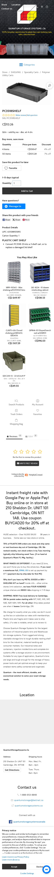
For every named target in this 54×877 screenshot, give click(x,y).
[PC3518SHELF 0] (27, 92)
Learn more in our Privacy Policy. (15, 857)
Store (4, 72)
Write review (21, 115)
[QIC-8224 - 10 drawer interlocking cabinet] (40, 273)
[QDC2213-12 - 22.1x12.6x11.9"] (14, 361)
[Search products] (49, 85)
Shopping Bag (16, 424)
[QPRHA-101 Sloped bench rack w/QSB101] (40, 316)
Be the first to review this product (27, 457)
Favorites (37, 414)
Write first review (28, 463)
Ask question (32, 115)
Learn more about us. (11, 859)
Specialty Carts (31, 72)
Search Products (16, 404)
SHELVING (16, 72)
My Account (37, 404)
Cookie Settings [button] (27, 873)
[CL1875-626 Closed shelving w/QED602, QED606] (14, 316)
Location (16, 4)
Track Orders (16, 414)
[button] (11, 168)
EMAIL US (23, 570)
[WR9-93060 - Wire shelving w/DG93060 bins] (14, 273)
